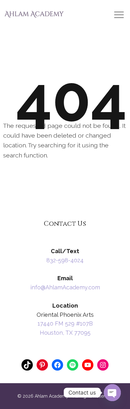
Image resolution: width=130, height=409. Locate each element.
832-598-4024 (65, 260)
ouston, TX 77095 (67, 332)
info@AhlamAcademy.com (65, 287)
